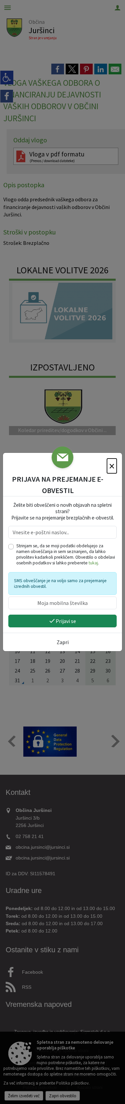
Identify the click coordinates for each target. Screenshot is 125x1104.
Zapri (63, 642)
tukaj (93, 563)
